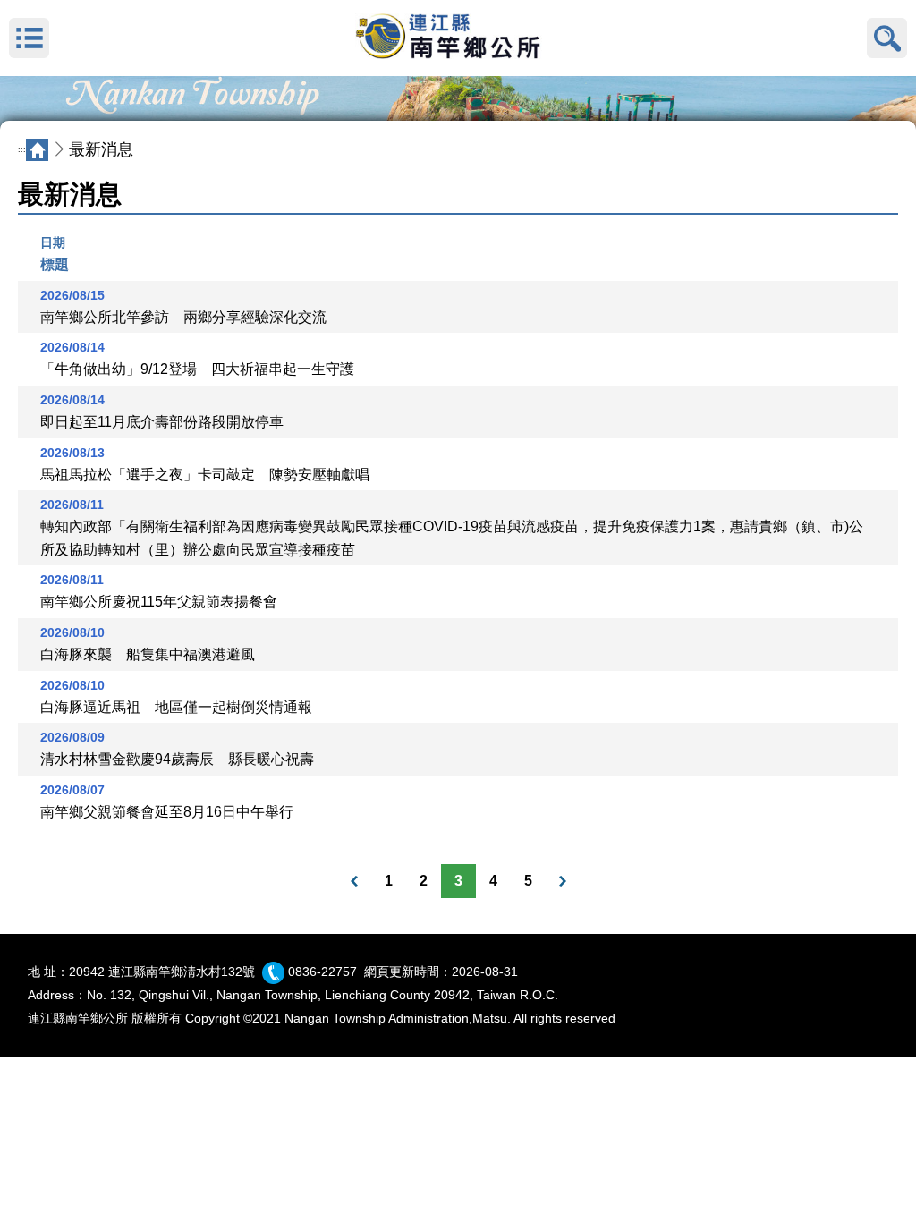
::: (22, 149)
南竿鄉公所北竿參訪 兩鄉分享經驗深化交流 (183, 317)
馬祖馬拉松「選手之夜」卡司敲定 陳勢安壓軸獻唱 (204, 474)
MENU (29, 38)
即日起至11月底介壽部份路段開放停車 (162, 421)
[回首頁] (458, 38)
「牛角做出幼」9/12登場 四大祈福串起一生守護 (197, 369)
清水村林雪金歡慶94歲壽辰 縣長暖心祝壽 (177, 759)
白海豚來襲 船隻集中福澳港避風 (147, 654)
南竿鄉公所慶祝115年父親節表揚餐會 (158, 601)
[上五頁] (354, 881)
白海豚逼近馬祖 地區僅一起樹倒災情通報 (176, 707)
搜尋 (887, 38)
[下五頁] (563, 881)
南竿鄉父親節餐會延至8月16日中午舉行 (166, 811)
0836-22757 (322, 971)
